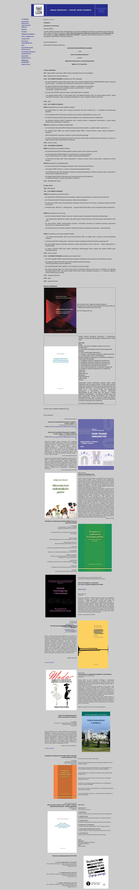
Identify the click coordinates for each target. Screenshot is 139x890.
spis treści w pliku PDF (49, 662)
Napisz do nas (25, 64)
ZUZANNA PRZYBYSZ (68, 625)
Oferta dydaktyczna (27, 36)
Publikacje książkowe (28, 34)
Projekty (24, 32)
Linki (22, 45)
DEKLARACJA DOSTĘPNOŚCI (69, 629)
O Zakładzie (25, 19)
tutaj (91, 310)
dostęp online (82, 589)
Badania (24, 29)
